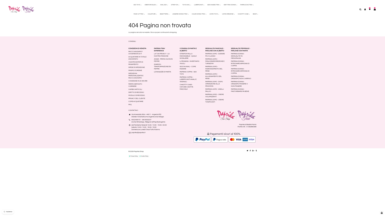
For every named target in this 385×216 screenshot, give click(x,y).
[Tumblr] (256, 151)
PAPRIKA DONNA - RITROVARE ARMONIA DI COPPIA (240, 63)
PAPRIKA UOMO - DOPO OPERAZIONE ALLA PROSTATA (214, 84)
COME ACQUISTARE (135, 101)
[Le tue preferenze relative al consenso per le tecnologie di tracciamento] (381, 212)
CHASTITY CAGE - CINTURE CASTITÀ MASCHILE (186, 87)
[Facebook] (250, 151)
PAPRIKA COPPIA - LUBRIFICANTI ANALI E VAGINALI (188, 79)
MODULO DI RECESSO (136, 95)
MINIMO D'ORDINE (135, 70)
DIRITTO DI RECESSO (136, 92)
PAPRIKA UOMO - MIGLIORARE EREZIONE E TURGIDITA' (214, 61)
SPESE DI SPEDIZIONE (136, 67)
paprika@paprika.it (138, 132)
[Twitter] (247, 151)
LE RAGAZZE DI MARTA (162, 72)
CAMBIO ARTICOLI (135, 89)
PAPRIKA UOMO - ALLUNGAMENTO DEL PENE (213, 76)
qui (156, 32)
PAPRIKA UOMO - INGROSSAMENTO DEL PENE (213, 69)
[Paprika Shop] (21, 9)
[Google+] (253, 151)
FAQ (130, 104)
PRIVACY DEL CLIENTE (136, 98)
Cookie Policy (144, 156)
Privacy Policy (134, 156)
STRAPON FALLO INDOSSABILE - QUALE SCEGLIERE (188, 56)
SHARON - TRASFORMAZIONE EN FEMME (162, 67)
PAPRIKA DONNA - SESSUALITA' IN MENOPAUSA (238, 56)
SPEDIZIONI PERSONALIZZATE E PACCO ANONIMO (135, 76)
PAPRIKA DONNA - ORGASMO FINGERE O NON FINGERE (239, 84)
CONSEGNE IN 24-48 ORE (137, 81)
